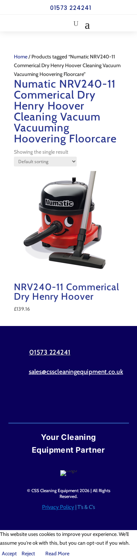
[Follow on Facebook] (54, 401)
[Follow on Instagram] (83, 401)
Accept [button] (9, 553)
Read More (57, 553)
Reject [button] (28, 553)
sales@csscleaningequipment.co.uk (76, 371)
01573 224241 (70, 8)
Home (20, 56)
